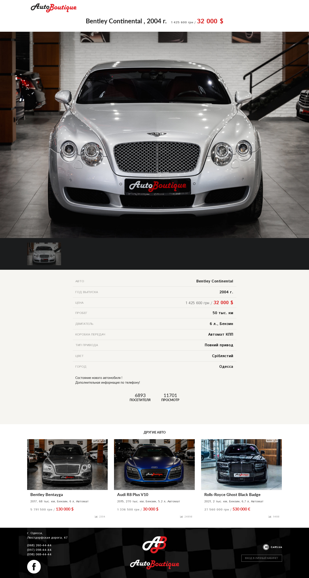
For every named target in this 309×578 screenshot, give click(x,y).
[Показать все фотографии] (154, 34)
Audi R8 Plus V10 (132, 495)
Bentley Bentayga (46, 495)
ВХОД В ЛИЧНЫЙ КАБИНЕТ (261, 558)
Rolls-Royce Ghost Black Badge (232, 495)
